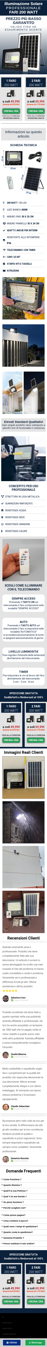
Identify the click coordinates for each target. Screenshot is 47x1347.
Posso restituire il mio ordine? (19, 1243)
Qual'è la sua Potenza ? (15, 1191)
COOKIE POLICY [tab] (7, 1323)
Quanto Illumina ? (12, 1185)
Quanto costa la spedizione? (18, 1232)
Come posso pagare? (14, 1215)
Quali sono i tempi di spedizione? (20, 1226)
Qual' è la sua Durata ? (15, 1196)
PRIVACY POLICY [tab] (7, 1328)
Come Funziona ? (12, 1179)
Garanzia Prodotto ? (13, 1238)
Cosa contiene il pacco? (15, 1221)
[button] (23, 1179)
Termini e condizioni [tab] (9, 1334)
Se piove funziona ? (13, 1202)
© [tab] (2, 1317)
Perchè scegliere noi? (14, 1208)
